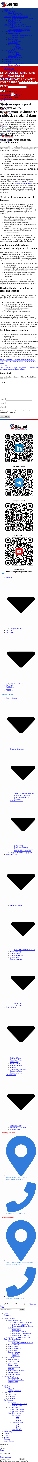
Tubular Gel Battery (16, 955)
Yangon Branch (17, 31)
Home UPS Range (14, 1341)
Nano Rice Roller (13, 70)
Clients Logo (12, 19)
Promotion (3, 66)
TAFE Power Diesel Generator (22, 15)
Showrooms (12, 27)
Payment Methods (18, 35)
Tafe (17, 44)
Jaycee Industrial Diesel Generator (23, 18)
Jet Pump (11, 61)
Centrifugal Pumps (14, 54)
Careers (8, 689)
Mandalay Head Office (19, 29)
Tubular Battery (15, 953)
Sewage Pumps (15, 1064)
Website (2, 407)
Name (2, 399)
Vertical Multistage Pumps (16, 63)
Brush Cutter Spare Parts (18, 1127)
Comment (3, 382)
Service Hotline (17, 57)
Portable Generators (14, 1328)
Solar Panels (16, 48)
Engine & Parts (15, 1129)
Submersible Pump (14, 59)
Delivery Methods (18, 37)
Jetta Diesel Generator (19, 24)
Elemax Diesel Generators (20, 28)
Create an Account (6, 1457)
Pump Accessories (14, 67)
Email (2, 403)
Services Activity (17, 49)
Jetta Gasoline (16, 22)
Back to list (3, 365)
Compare (7, 1439)
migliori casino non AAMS (24, 183)
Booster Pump (12, 56)
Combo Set (15, 46)
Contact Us (9, 691)
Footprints (11, 21)
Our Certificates (11, 685)
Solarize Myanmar (14, 44)
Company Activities (14, 15)
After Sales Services (14, 39)
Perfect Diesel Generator (20, 17)
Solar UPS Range (15, 951)
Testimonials (12, 23)
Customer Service (13, 33)
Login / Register (9, 1441)
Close (2, 1307)
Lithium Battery (13, 43)
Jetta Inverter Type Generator (21, 26)
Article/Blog (10, 687)
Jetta (17, 46)
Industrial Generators (14, 13)
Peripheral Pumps (13, 52)
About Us (11, 13)
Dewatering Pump (14, 65)
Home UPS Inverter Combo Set (24, 950)
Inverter (18, 48)
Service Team (16, 41)
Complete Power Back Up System (21, 852)
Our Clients (9, 630)
